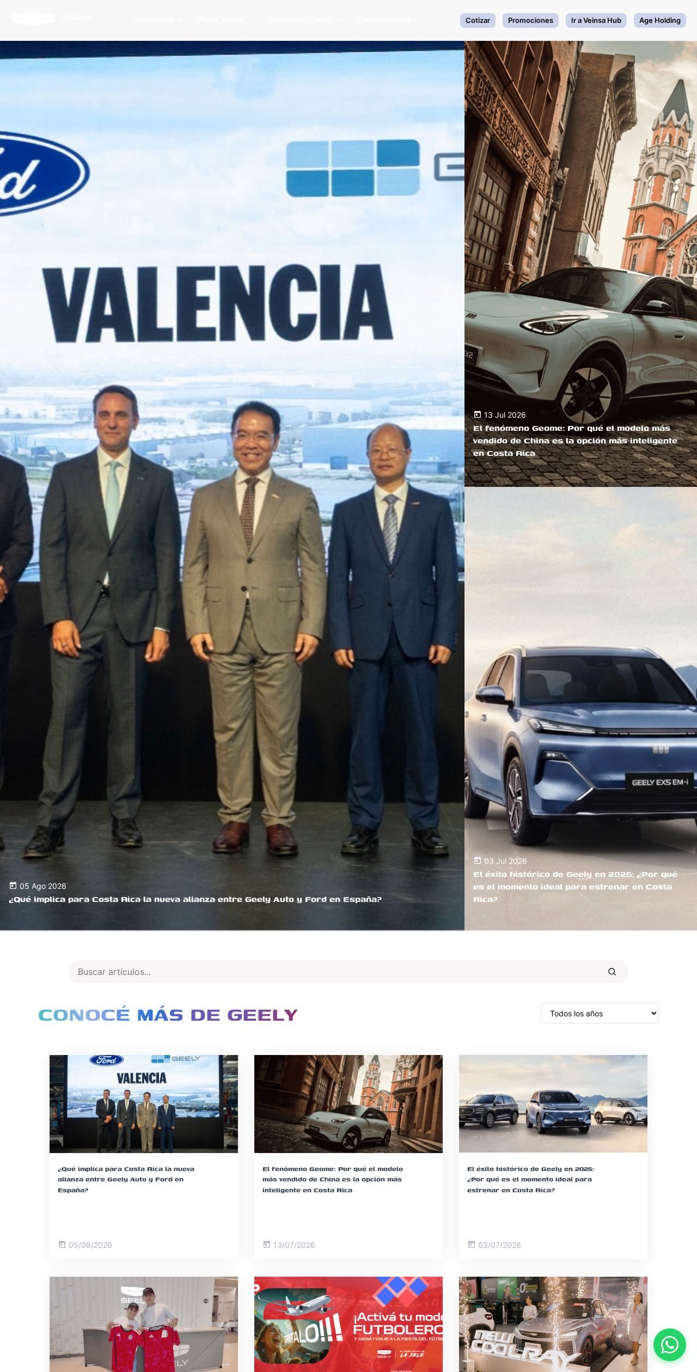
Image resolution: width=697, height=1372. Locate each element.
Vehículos (153, 19)
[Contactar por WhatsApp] (669, 1344)
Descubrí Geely (301, 19)
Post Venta (221, 19)
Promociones (530, 20)
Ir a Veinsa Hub (596, 20)
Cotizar (478, 20)
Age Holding (660, 20)
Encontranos (385, 19)
